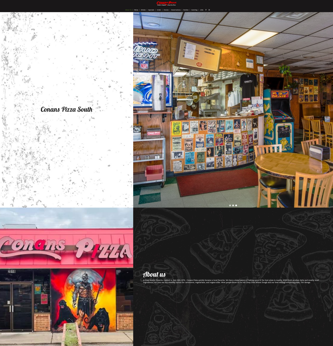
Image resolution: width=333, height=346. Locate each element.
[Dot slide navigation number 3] (236, 205)
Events (166, 10)
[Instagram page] (209, 9)
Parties (185, 10)
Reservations (176, 10)
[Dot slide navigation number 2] (233, 205)
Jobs (201, 10)
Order (159, 10)
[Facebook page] (206, 9)
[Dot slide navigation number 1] (230, 205)
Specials (151, 10)
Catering (194, 10)
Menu (136, 10)
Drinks (143, 10)
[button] (331, 206)
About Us (128, 10)
